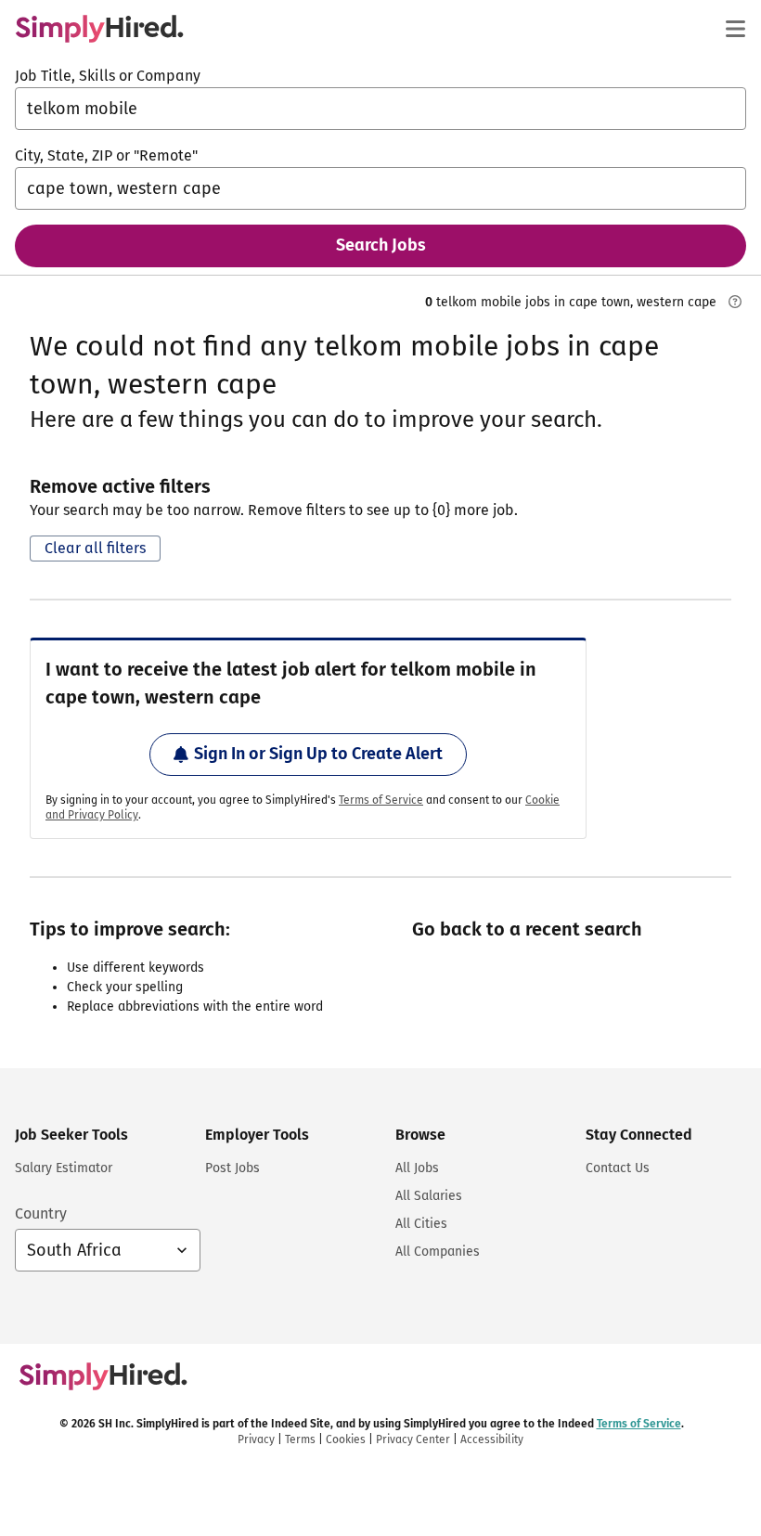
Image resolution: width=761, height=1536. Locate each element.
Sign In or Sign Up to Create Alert (318, 753)
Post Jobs (232, 1168)
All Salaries (428, 1196)
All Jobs (417, 1168)
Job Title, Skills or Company (107, 75)
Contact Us (618, 1168)
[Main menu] (735, 29)
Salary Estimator (63, 1168)
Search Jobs (381, 245)
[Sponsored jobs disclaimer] (735, 301)
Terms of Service (381, 800)
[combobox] (380, 108)
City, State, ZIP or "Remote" (106, 155)
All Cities (421, 1224)
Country (41, 1213)
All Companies (437, 1251)
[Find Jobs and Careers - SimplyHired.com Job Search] (99, 29)
